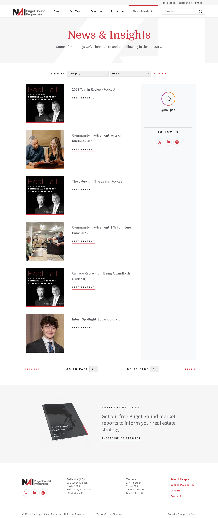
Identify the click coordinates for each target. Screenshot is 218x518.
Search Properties (183, 485)
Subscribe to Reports (121, 437)
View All (160, 73)
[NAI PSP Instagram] (176, 186)
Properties (118, 11)
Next (189, 369)
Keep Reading (83, 97)
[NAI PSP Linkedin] (168, 186)
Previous (32, 369)
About (58, 11)
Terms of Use (103, 514)
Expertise (96, 11)
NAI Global (170, 2)
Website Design (177, 514)
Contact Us (185, 2)
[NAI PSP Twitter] (159, 186)
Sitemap (117, 514)
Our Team (76, 11)
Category (75, 73)
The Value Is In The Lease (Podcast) (98, 181)
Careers (176, 490)
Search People (180, 479)
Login (198, 2)
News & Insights (143, 11)
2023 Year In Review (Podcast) (94, 89)
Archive (116, 73)
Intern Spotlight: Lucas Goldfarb (96, 319)
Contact (176, 496)
